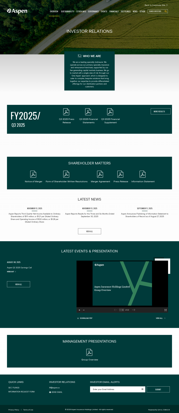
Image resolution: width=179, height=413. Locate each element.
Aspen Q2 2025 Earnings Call (19, 267)
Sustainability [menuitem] (67, 11)
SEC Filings (13, 388)
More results (159, 111)
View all (89, 231)
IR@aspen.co (54, 388)
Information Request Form (21, 392)
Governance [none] (93, 11)
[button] (55, 392)
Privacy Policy (13, 410)
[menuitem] (81, 11)
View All (18, 284)
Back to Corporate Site (155, 5)
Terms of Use (28, 410)
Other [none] (142, 11)
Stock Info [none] (81, 11)
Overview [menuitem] (54, 11)
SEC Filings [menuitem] (126, 11)
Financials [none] (114, 11)
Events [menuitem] (104, 11)
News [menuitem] (135, 11)
